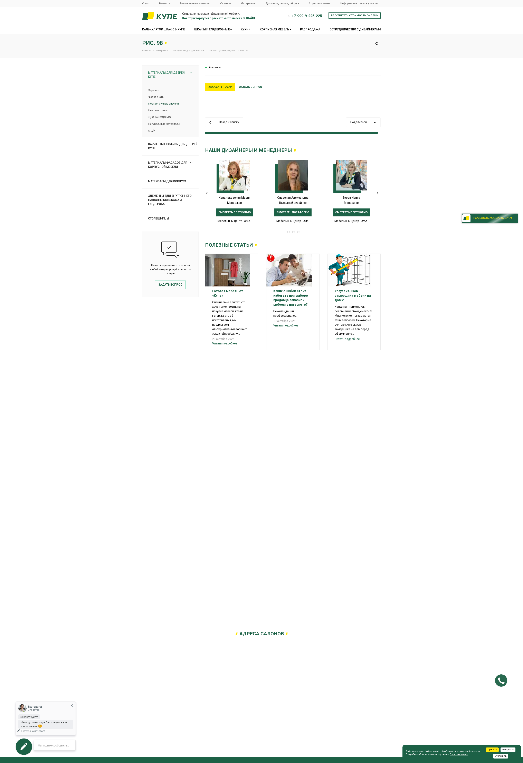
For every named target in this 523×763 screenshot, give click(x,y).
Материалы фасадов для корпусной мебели (168, 164)
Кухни (245, 29)
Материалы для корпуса (167, 181)
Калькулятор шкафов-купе (163, 29)
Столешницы (158, 218)
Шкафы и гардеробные (212, 29)
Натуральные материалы (164, 123)
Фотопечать (156, 96)
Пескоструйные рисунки (163, 103)
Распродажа (310, 29)
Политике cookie (459, 754)
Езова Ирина (351, 197)
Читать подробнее (224, 343)
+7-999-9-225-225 (307, 16)
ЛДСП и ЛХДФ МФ (159, 117)
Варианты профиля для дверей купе (173, 146)
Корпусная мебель (275, 29)
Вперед (378, 194)
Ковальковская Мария (234, 197)
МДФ (151, 130)
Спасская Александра (292, 197)
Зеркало (153, 90)
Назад (208, 194)
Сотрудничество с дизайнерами (355, 29)
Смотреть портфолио (234, 212)
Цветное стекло (158, 110)
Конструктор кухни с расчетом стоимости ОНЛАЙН (218, 18)
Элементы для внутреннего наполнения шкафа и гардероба (170, 200)
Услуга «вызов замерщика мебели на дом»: (353, 295)
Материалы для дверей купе (166, 74)
